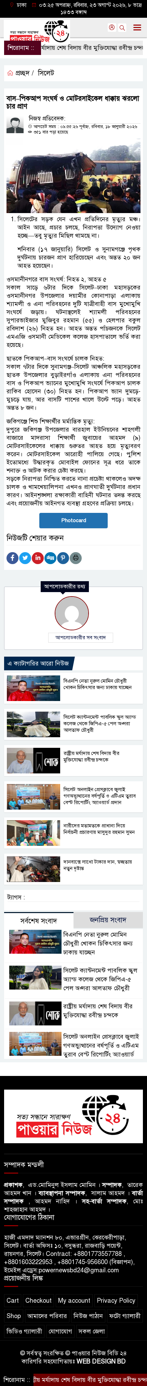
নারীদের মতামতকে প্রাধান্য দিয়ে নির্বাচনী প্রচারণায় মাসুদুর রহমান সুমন (99, 829)
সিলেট (46, 73)
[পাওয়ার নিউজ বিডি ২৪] (73, 1116)
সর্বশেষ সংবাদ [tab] (39, 921)
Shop (13, 1316)
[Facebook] (12, 558)
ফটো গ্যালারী (125, 1316)
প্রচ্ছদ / (24, 73)
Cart (12, 1300)
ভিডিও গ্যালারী (24, 1331)
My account (74, 1300)
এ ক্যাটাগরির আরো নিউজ (38, 663)
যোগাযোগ (60, 1331)
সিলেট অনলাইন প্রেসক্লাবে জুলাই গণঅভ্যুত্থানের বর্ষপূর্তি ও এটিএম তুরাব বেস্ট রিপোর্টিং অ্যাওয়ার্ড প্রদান (100, 796)
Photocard (73, 520)
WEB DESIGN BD (101, 1361)
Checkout (38, 1300)
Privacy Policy (116, 1300)
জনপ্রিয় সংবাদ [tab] (108, 920)
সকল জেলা (92, 1331)
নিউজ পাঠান (88, 1316)
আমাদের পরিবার (47, 1316)
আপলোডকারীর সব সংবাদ (80, 637)
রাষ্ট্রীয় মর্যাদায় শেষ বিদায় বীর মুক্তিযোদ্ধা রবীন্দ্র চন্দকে (71, 48)
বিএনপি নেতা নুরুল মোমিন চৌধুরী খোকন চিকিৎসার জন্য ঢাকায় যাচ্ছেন (98, 684)
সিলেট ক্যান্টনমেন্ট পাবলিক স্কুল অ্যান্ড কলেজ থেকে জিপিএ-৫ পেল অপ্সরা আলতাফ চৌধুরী (100, 723)
